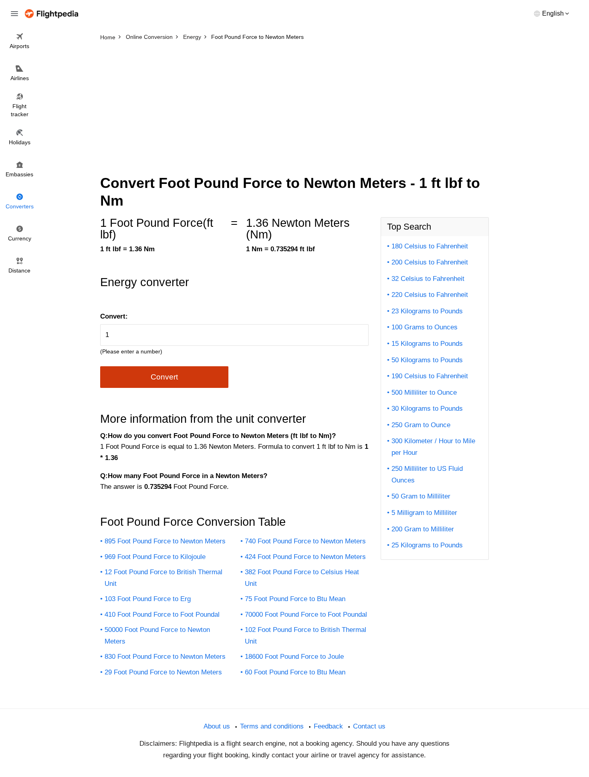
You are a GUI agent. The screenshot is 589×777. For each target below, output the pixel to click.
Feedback (328, 726)
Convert (164, 377)
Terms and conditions (272, 726)
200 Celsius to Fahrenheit (429, 262)
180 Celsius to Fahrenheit (429, 246)
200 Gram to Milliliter (422, 529)
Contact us (369, 726)
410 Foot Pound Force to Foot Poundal (162, 614)
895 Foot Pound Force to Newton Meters (165, 541)
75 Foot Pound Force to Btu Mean (295, 599)
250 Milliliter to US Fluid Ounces (427, 474)
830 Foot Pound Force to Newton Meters (165, 656)
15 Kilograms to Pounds (427, 343)
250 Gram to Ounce (420, 425)
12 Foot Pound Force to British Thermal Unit (163, 577)
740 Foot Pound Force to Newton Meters (305, 541)
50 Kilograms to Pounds (427, 360)
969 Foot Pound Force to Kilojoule (155, 557)
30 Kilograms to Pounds (427, 408)
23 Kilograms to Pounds (427, 311)
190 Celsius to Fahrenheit (429, 376)
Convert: (114, 316)
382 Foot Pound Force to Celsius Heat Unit (302, 577)
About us (217, 726)
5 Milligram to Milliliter (424, 513)
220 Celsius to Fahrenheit (429, 295)
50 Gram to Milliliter (420, 496)
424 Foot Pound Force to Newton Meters (305, 557)
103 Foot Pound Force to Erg (148, 599)
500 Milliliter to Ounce (424, 392)
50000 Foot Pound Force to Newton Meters (157, 635)
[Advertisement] (294, 104)
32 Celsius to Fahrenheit (427, 279)
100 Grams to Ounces (424, 327)
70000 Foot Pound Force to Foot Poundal (306, 614)
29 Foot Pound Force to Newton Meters (163, 672)
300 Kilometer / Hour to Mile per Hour (433, 446)
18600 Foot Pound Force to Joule (294, 656)
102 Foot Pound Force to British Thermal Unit (305, 635)
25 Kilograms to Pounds (427, 545)
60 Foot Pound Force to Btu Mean (295, 672)
